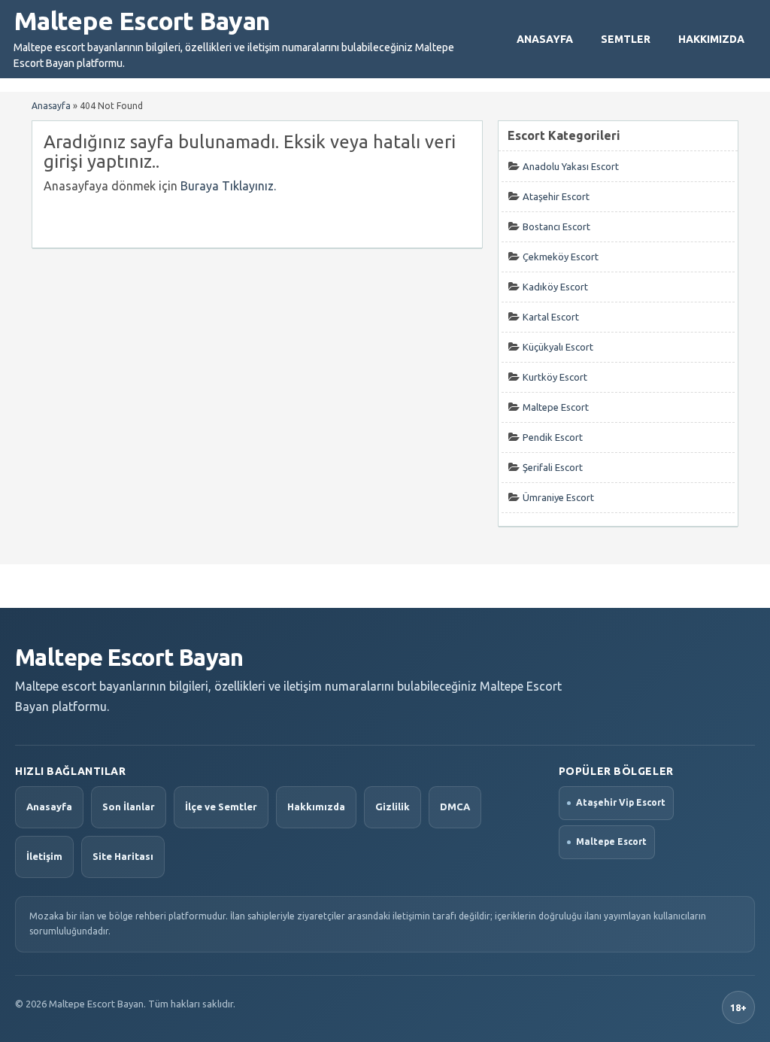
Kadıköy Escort (555, 286)
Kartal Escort (551, 316)
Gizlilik (392, 806)
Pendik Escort (553, 437)
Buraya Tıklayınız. (228, 186)
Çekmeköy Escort (561, 256)
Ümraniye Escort (558, 497)
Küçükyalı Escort (558, 347)
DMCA (455, 806)
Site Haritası (122, 856)
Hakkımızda (711, 39)
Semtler (625, 39)
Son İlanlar (128, 806)
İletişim (44, 856)
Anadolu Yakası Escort (571, 166)
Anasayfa (545, 39)
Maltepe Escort (556, 407)
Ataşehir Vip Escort (620, 802)
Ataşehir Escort (556, 196)
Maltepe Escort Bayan (141, 20)
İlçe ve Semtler (221, 806)
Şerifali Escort (553, 467)
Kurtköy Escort (555, 377)
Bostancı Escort (556, 226)
